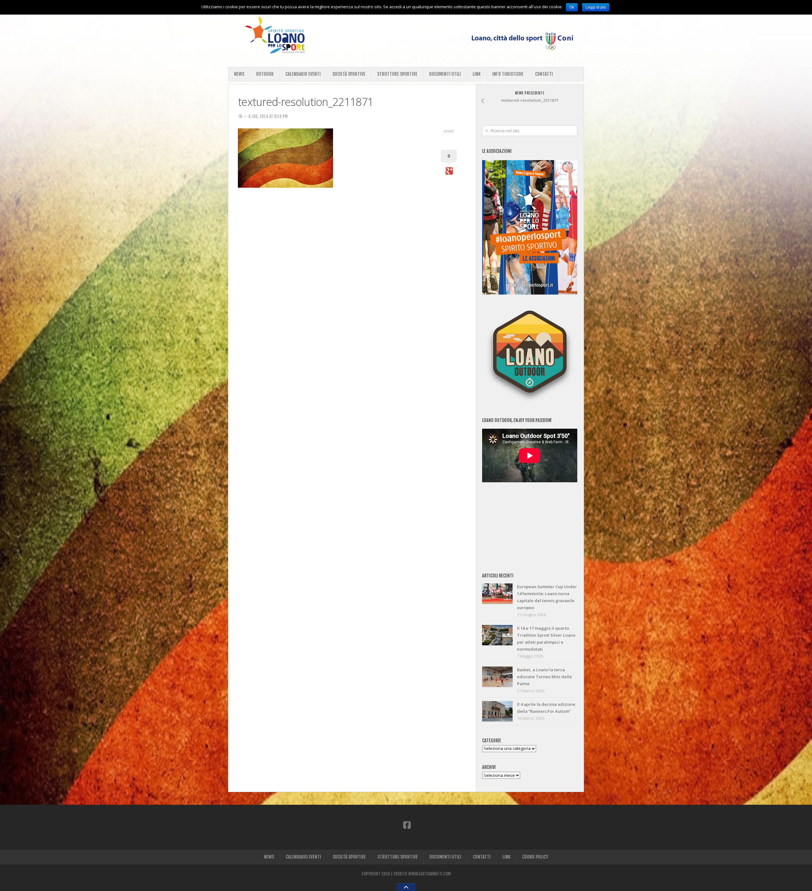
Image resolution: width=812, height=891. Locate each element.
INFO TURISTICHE (507, 74)
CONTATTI (544, 74)
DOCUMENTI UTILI (445, 74)
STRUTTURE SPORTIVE (397, 74)
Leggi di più (596, 7)
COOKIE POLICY (535, 857)
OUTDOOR (265, 74)
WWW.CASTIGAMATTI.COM (429, 873)
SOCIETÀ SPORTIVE (348, 74)
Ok (571, 7)
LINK (477, 74)
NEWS (239, 74)
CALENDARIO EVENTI (303, 74)
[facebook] (407, 825)
